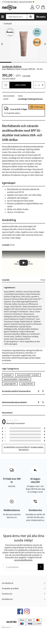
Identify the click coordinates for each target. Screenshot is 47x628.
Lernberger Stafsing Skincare (30, 99)
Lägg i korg (20, 85)
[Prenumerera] (41, 567)
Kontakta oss (7, 599)
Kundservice (7, 593)
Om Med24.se (7, 583)
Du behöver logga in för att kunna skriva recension (23, 448)
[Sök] (30, 16)
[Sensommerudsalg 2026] (37, 42)
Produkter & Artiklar (10, 588)
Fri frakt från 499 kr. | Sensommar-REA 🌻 (19, 2)
